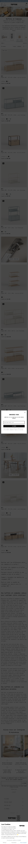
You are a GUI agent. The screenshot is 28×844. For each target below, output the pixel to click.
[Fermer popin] (25, 412)
